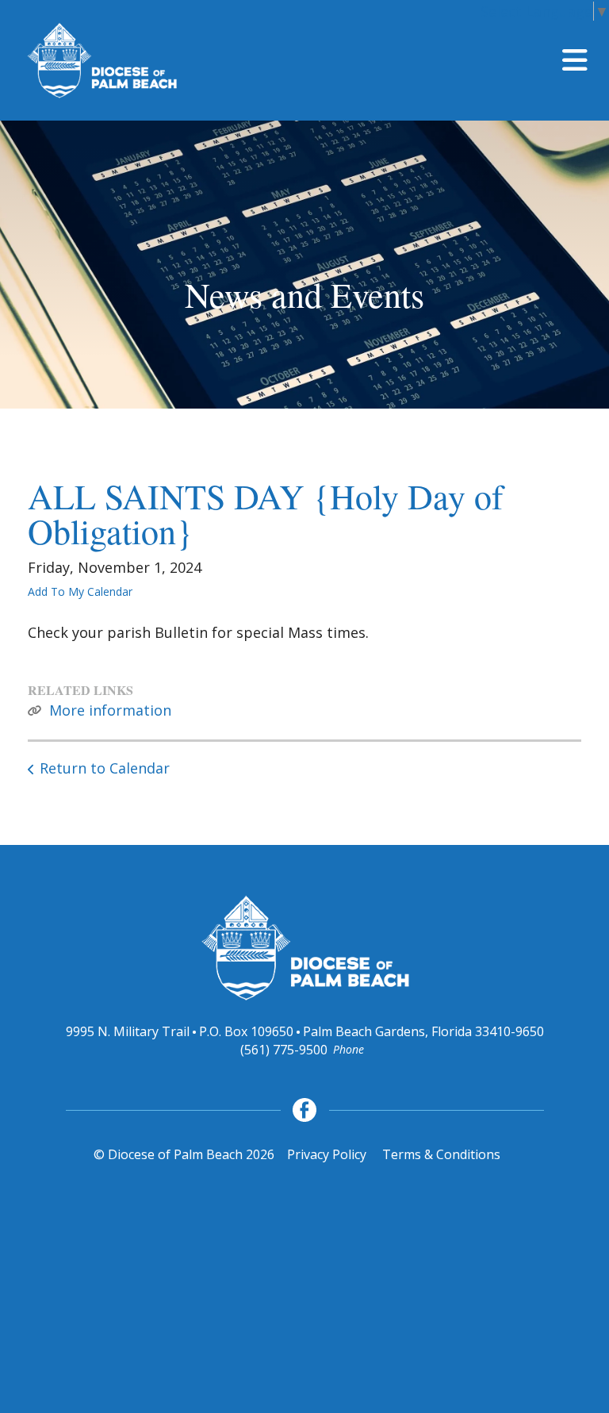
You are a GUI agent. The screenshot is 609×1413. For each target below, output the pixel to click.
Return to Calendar (105, 768)
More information (110, 710)
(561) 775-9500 (283, 1049)
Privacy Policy (326, 1154)
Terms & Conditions (441, 1154)
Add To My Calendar (80, 591)
